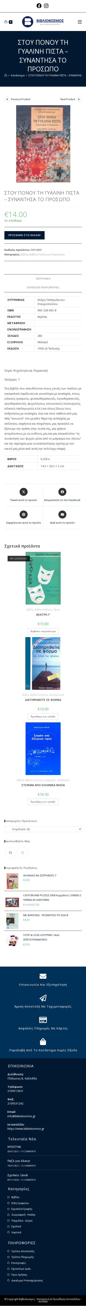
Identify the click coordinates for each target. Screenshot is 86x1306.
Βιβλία (24, 254)
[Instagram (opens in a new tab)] (46, 5)
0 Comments (29, 1151)
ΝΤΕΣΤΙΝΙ (14, 1147)
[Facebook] (10, 852)
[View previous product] (7, 99)
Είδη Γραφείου (20, 1203)
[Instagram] (22, 852)
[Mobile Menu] (80, 22)
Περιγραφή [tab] (43, 278)
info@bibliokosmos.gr (21, 1116)
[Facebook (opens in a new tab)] (40, 5)
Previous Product (20, 99)
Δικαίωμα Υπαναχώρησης (27, 1280)
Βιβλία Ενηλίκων (40, 254)
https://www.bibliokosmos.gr (25, 1129)
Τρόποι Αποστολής (22, 1251)
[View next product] (79, 99)
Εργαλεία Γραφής (21, 1209)
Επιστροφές (18, 1263)
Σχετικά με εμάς (21, 1268)
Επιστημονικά (56, 695)
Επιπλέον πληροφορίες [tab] (43, 287)
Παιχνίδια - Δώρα (21, 1220)
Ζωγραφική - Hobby (23, 1214)
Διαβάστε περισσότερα (43, 631)
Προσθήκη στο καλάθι (24, 235)
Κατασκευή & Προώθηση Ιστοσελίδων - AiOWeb (59, 1300)
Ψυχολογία (58, 254)
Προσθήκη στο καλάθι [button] (43, 716)
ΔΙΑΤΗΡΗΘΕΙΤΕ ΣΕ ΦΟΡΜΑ (43, 700)
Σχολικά (16, 1226)
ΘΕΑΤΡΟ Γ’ (43, 614)
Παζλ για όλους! (18, 1161)
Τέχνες (56, 609)
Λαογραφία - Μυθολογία (56, 780)
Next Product (67, 99)
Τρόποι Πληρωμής (22, 1257)
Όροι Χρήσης (19, 1274)
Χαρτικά (16, 1232)
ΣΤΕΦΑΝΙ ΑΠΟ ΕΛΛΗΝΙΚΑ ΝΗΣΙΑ (43, 785)
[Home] (5, 75)
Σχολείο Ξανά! (17, 1175)
